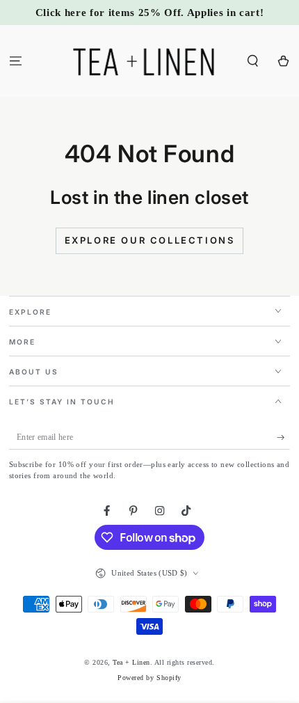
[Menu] (15, 61)
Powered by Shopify (149, 677)
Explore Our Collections (150, 240)
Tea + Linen (131, 662)
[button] (253, 61)
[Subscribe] (284, 437)
